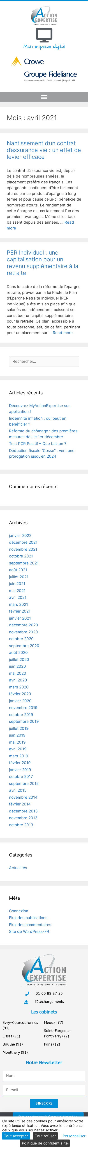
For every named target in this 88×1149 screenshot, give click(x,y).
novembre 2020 (23, 632)
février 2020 (20, 694)
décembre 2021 (23, 542)
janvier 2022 (20, 535)
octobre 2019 (21, 714)
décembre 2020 (23, 625)
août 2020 (18, 652)
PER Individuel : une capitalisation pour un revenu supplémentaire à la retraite (42, 262)
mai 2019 (17, 742)
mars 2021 (18, 604)
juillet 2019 (19, 728)
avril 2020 (18, 680)
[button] (44, 97)
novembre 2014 (23, 797)
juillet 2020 (19, 659)
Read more (63, 332)
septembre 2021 (24, 563)
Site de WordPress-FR (29, 931)
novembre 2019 (23, 707)
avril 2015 (17, 790)
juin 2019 (17, 735)
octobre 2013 (21, 825)
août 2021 (18, 570)
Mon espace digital (44, 46)
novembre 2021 (23, 549)
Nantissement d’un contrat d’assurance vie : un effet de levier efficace (44, 150)
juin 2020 (17, 666)
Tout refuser (45, 1136)
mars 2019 (18, 756)
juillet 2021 (18, 577)
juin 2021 (17, 583)
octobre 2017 (21, 776)
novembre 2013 (23, 818)
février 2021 (19, 611)
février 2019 (20, 763)
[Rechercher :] (44, 361)
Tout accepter (16, 1136)
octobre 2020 (21, 639)
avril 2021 (17, 597)
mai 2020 (17, 673)
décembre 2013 (23, 811)
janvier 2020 (20, 701)
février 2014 (20, 804)
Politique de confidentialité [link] (45, 1143)
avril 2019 (18, 749)
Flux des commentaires (30, 924)
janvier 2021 (20, 618)
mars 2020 (19, 687)
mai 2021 (17, 590)
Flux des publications (28, 917)
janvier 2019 (20, 770)
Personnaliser (74, 1136)
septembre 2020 (24, 646)
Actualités (18, 868)
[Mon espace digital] (44, 35)
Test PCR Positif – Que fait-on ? (37, 443)
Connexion (18, 911)
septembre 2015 (24, 783)
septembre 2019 (24, 721)
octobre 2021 (21, 556)
